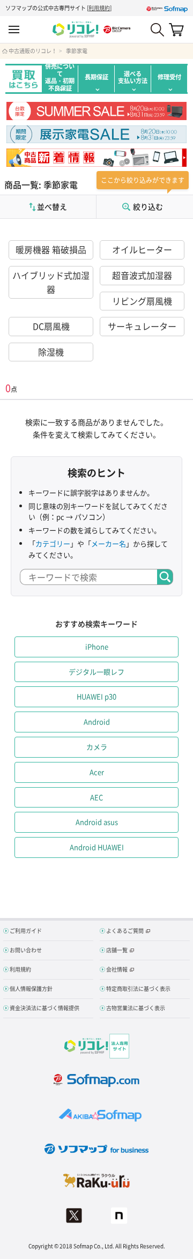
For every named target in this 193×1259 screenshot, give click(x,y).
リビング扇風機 (142, 300)
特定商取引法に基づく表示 (138, 988)
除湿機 (51, 351)
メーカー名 (108, 543)
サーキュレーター (142, 326)
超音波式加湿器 (142, 275)
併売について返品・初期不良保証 (60, 78)
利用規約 (99, 8)
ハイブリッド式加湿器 (51, 282)
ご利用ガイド (26, 931)
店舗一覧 (117, 950)
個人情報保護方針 (31, 988)
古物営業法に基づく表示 (135, 1008)
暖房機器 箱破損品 (51, 249)
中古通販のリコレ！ (33, 51)
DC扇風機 (51, 326)
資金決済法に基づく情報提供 (44, 1008)
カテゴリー (52, 543)
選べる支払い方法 (132, 77)
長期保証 (96, 77)
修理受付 (169, 77)
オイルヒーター (142, 249)
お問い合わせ (26, 950)
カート (176, 29)
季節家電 (76, 51)
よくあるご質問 (125, 931)
